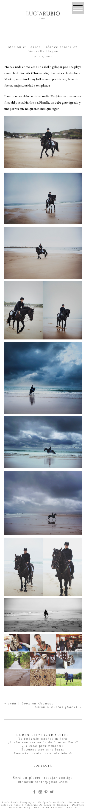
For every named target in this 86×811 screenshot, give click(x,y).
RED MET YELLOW (64, 807)
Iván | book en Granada (31, 703)
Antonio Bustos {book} (56, 707)
